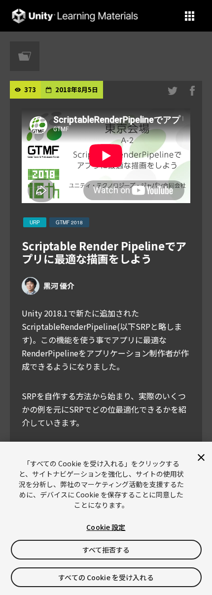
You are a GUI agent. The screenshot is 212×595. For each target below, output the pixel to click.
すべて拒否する (106, 550)
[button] (189, 16)
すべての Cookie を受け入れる (106, 577)
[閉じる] (201, 457)
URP (35, 222)
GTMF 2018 (69, 222)
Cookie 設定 (105, 527)
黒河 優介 (58, 285)
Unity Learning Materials (75, 16)
